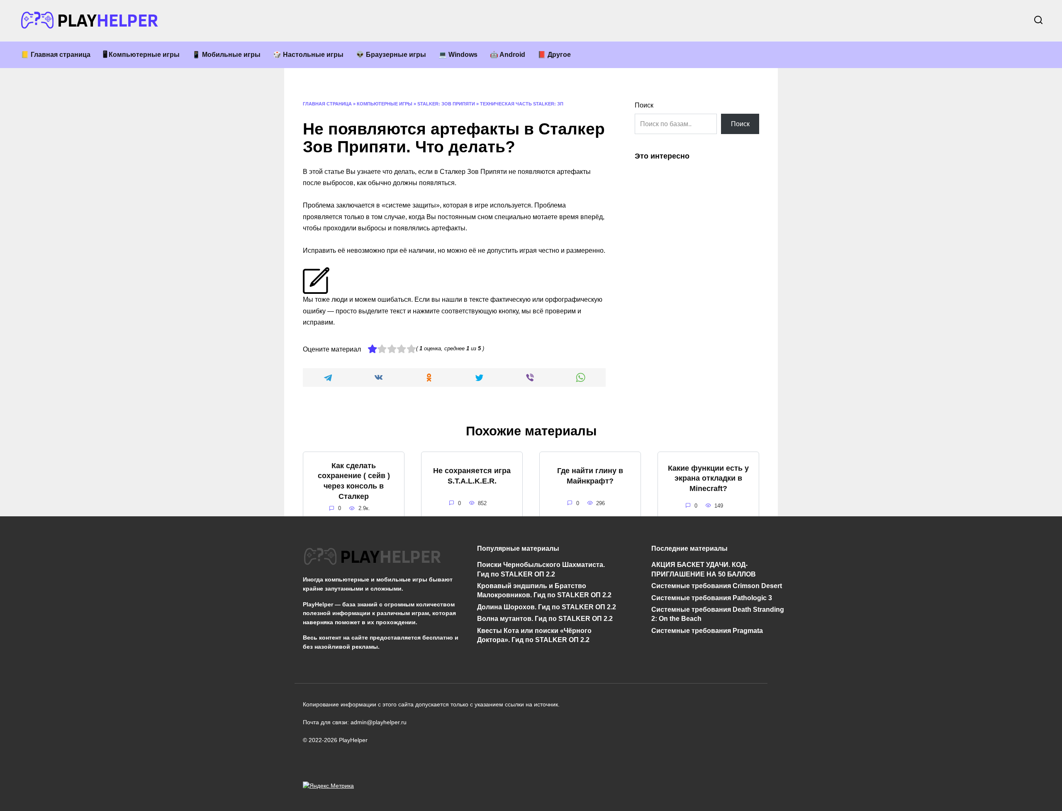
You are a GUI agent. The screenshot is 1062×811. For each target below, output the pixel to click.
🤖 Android (507, 54)
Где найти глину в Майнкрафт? (590, 476)
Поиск (644, 105)
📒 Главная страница (55, 54)
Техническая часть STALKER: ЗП (521, 103)
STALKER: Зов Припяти (446, 103)
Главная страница (327, 103)
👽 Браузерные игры (391, 54)
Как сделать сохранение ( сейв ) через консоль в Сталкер (354, 480)
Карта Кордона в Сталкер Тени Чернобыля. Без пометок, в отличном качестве (472, 573)
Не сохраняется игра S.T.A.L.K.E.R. (472, 476)
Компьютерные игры (384, 103)
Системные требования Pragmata (707, 630)
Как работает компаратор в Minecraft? (590, 568)
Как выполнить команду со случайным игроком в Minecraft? (708, 570)
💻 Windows (457, 54)
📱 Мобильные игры (226, 54)
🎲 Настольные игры (308, 54)
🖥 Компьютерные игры (141, 54)
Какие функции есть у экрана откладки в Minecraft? (708, 478)
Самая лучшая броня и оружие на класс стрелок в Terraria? (353, 568)
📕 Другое (554, 54)
